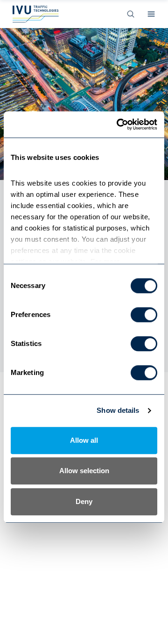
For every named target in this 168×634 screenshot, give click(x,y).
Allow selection (84, 471)
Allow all (84, 440)
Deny (84, 501)
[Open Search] (130, 14)
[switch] (144, 314)
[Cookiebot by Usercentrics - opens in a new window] (118, 124)
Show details (118, 410)
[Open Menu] (151, 14)
